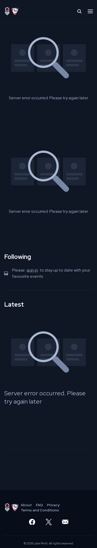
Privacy (53, 505)
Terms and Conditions (40, 510)
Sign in (32, 270)
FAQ (39, 505)
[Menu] (90, 11)
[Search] (79, 11)
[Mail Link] (65, 522)
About (26, 505)
